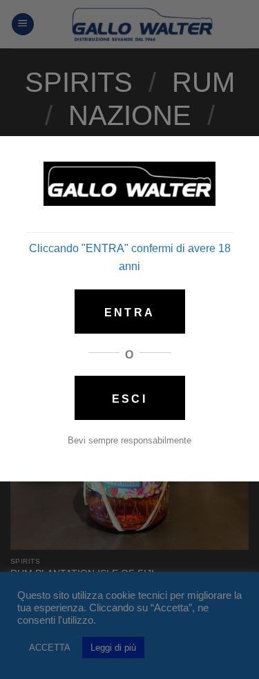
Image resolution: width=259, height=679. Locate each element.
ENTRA (129, 312)
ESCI (129, 399)
